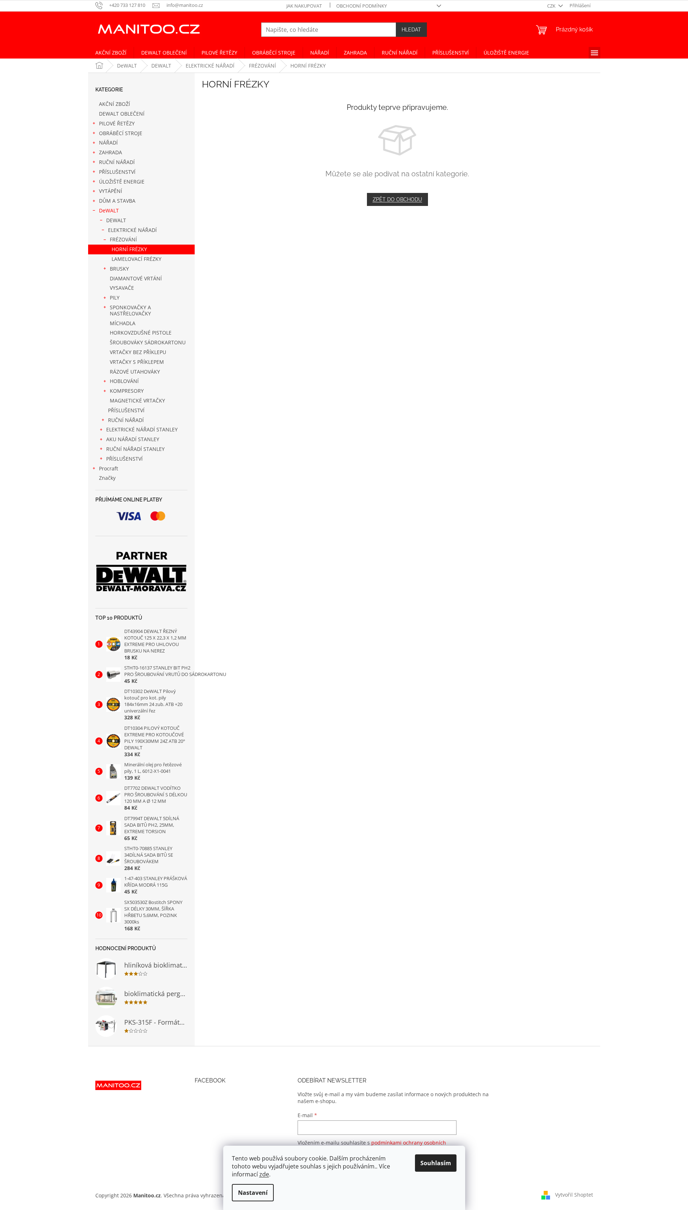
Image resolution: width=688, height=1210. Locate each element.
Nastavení (253, 1193)
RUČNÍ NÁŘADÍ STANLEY (135, 448)
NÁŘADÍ (108, 142)
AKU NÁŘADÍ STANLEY (132, 439)
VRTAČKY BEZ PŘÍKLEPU (138, 352)
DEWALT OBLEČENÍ (121, 113)
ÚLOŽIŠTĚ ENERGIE (121, 181)
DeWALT (109, 210)
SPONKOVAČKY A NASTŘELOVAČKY (130, 310)
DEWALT (116, 220)
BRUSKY (119, 268)
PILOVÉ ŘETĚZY (117, 123)
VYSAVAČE (122, 287)
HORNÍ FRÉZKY (129, 249)
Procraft (108, 468)
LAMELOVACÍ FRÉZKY (136, 258)
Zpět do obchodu (397, 199)
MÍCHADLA (122, 323)
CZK (552, 6)
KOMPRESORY (127, 390)
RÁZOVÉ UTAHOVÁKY (135, 371)
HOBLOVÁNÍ (124, 381)
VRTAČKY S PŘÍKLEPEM (137, 361)
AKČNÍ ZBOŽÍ (114, 103)
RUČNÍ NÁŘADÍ (117, 162)
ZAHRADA (110, 152)
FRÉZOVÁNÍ (123, 239)
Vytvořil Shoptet (574, 1194)
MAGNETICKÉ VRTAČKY (137, 400)
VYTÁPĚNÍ (110, 191)
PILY (115, 297)
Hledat (411, 30)
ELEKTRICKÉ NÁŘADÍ (132, 230)
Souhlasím (435, 1163)
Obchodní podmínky (361, 6)
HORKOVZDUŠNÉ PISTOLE (141, 332)
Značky (107, 477)
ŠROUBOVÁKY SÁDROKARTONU (148, 342)
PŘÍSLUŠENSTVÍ (117, 171)
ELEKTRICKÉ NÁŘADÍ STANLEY (142, 429)
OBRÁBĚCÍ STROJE (120, 133)
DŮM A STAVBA (117, 200)
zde (264, 1174)
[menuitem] (111, 53)
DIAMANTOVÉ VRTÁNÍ (136, 278)
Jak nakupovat (304, 6)
